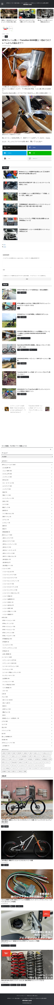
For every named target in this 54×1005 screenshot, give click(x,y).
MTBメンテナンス (5, 762)
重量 (25, 771)
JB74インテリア (37, 756)
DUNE (14, 753)
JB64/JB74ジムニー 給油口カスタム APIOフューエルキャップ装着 (20, 941)
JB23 (31, 753)
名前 (4, 269)
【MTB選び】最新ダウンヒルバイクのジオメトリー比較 (17, 860)
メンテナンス (42, 768)
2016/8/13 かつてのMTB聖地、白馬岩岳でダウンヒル (32, 314)
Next (52, 14)
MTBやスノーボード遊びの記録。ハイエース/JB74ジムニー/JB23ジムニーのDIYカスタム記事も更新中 (27, 998)
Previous (2, 14)
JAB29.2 (25, 753)
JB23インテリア (37, 753)
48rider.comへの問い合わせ (32, 995)
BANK (5, 246)
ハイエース (29, 765)
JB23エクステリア (47, 753)
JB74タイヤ (4, 759)
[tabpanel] (9, 16)
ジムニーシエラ (38, 762)
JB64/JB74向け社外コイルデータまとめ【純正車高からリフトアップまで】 (23, 980)
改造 (9, 771)
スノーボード (46, 762)
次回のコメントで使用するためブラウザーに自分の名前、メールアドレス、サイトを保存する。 (25, 275)
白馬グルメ (14, 771)
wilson (20, 762)
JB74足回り (30, 759)
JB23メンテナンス (16, 756)
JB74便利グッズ (22, 759)
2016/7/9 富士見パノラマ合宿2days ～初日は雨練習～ (33, 290)
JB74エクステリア (46, 756)
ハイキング (14, 768)
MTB (4, 244)
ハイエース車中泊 (5, 768)
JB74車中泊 (37, 759)
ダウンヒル (14, 765)
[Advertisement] (27, 432)
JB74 (30, 756)
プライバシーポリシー (21, 995)
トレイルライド (22, 765)
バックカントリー (22, 768)
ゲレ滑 (25, 762)
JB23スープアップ (6, 756)
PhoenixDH (14, 762)
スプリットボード (5, 765)
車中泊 (20, 771)
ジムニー (31, 762)
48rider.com (27, 4)
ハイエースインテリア (38, 765)
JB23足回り (24, 756)
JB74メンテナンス (13, 759)
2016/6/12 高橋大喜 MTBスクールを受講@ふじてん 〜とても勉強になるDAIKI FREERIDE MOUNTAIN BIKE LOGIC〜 (33, 333)
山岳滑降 (4, 771)
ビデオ (35, 768)
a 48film (3, 753)
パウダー (30, 768)
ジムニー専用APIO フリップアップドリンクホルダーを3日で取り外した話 (45, 22)
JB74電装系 (44, 759)
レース (48, 768)
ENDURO (19, 753)
